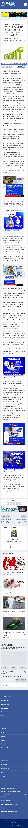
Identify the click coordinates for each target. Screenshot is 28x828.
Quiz (2, 772)
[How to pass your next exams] (14, 583)
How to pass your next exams (11, 592)
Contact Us (4, 736)
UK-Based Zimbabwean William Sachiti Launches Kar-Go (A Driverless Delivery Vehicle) (14, 634)
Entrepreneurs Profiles (7, 715)
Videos (3, 776)
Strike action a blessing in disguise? (13, 572)
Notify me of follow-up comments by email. (13, 672)
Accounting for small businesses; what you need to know (14, 612)
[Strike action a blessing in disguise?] (14, 563)
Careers (3, 740)
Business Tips (4, 708)
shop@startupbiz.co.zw (11, 811)
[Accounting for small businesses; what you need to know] (14, 602)
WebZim (21, 826)
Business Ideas (5, 700)
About (2, 732)
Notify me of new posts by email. (13, 676)
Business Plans (5, 704)
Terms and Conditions (7, 748)
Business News (19, 40)
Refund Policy (4, 744)
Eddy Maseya (14, 38)
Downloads (4, 764)
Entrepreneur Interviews (7, 712)
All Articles (10, 40)
